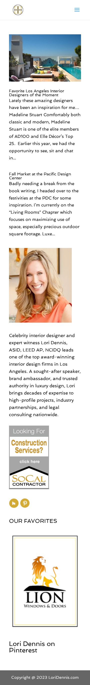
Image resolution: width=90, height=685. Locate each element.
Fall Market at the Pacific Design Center (40, 176)
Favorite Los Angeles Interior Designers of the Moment (36, 93)
